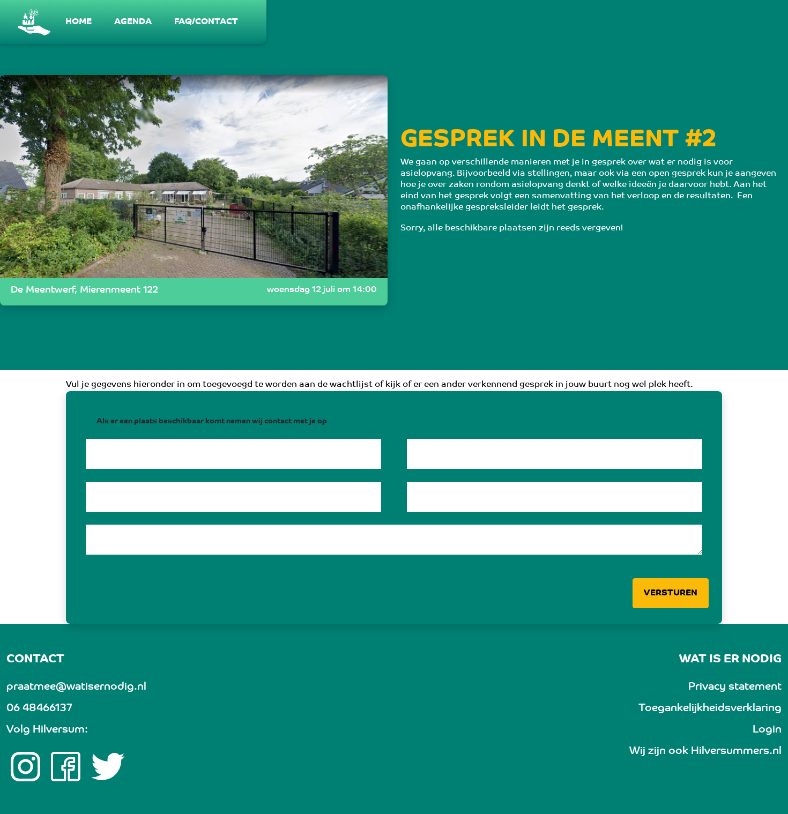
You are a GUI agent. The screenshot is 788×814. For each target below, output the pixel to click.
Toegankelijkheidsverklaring (710, 708)
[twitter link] (108, 766)
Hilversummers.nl (736, 751)
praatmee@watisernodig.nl (76, 687)
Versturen (670, 593)
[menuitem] (79, 22)
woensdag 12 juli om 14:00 (322, 290)
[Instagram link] (25, 766)
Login (767, 730)
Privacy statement (735, 687)
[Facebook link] (65, 766)
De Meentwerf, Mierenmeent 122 (84, 290)
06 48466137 (39, 708)
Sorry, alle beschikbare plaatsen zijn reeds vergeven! (511, 228)
